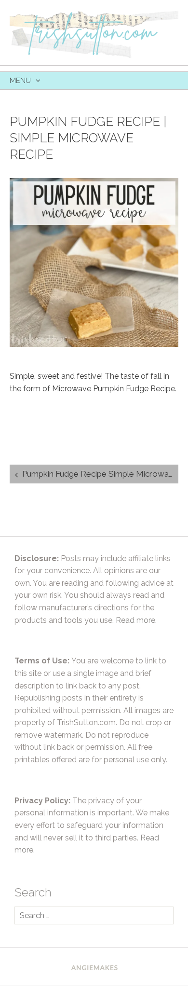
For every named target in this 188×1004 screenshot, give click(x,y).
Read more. (136, 620)
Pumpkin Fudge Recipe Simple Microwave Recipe (100, 474)
